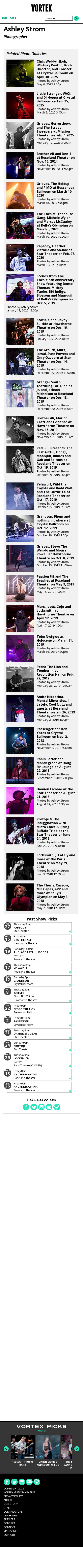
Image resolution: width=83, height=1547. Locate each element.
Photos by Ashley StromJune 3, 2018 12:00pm (56, 864)
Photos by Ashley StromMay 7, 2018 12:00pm (53, 896)
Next (76, 1448)
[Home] (41, 11)
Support (9, 1535)
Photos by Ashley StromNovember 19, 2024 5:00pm (56, 161)
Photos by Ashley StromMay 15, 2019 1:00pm (55, 584)
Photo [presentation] (41, 1431)
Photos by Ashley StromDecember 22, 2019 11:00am (56, 361)
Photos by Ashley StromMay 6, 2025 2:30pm (55, 73)
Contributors (13, 1511)
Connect (9, 1527)
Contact (9, 1523)
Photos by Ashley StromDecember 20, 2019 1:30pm (55, 395)
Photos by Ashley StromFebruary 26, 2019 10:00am (55, 676)
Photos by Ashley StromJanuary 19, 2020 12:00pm (40, 293)
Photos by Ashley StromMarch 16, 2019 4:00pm (55, 644)
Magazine (10, 1531)
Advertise (10, 1515)
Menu (9, 18)
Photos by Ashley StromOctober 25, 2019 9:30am (55, 495)
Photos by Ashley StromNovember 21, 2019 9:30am (55, 427)
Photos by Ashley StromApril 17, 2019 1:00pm (55, 616)
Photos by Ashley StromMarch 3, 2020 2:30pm (56, 255)
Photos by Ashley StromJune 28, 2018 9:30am (53, 832)
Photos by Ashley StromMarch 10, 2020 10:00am (55, 225)
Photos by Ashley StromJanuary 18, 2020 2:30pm (54, 329)
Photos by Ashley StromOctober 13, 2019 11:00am (55, 556)
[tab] (41, 1431)
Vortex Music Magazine (19, 1492)
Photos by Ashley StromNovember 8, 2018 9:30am (54, 738)
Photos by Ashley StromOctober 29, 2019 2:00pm (55, 461)
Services (9, 1519)
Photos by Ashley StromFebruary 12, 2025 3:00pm (55, 133)
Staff (7, 1508)
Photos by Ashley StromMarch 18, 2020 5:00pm (55, 193)
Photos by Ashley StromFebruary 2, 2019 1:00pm (56, 708)
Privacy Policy (13, 1496)
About (8, 1500)
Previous (6, 1448)
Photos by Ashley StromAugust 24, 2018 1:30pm (56, 796)
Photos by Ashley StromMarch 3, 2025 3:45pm (56, 103)
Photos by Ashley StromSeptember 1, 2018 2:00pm (55, 768)
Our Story (11, 1504)
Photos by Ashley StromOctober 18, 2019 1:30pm (54, 526)
